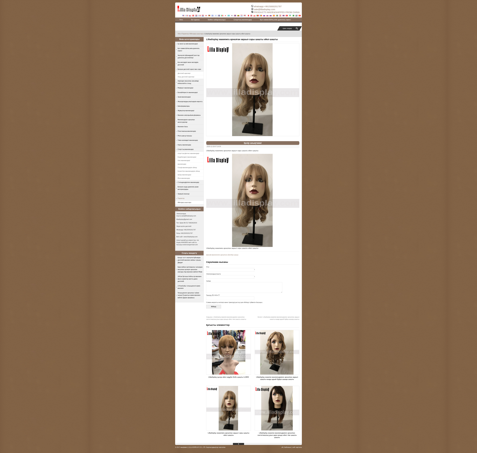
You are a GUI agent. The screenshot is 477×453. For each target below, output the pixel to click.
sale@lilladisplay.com (264, 9)
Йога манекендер (184, 178)
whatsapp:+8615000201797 (268, 6)
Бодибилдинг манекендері (187, 157)
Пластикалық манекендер (187, 131)
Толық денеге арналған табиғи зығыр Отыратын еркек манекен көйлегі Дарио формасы (189, 295)
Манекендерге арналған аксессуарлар (186, 121)
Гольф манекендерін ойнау (187, 167)
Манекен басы (183, 126)
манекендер (182, 164)
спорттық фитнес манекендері (188, 153)
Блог (181, 24)
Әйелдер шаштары (196, 34)
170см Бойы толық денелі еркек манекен (189, 287)
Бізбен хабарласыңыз (216, 20)
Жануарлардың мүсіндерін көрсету (190, 101)
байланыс (287, 447)
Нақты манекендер (184, 145)
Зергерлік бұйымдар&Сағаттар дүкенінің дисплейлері (188, 56)
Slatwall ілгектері (183, 194)
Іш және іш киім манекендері (188, 44)
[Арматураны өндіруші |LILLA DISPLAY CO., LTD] (188, 13)
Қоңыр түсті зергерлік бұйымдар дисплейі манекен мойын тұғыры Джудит (189, 260)
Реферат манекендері (185, 88)
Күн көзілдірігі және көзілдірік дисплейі (188, 63)
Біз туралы (195, 20)
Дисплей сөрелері (184, 73)
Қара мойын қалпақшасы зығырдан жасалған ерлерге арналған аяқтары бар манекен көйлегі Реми (190, 269)
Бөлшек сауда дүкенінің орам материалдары (188, 188)
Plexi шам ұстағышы (185, 136)
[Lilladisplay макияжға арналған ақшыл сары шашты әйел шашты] (228, 430)
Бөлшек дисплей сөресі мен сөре (189, 69)
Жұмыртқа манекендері (186, 110)
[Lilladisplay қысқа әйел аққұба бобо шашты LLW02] (228, 374)
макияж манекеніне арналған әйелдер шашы (222, 255)
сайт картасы (297, 447)
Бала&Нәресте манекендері (188, 92)
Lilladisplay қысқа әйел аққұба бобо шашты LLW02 (228, 377)
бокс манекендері (184, 160)
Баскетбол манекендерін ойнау (189, 171)
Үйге (181, 20)
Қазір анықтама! (253, 143)
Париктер (185, 34)
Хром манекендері (184, 97)
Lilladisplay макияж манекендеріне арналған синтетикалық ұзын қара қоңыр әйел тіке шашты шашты (277, 435)
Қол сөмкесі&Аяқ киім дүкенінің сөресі (275, 20)
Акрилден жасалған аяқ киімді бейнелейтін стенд (188, 82)
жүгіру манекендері (184, 175)
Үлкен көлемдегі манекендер (188, 140)
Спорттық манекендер (243, 20)
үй (282, 447)
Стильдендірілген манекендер (188, 182)
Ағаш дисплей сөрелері (186, 77)
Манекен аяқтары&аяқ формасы (189, 115)
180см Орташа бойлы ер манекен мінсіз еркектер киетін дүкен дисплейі (189, 279)
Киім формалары (184, 106)
